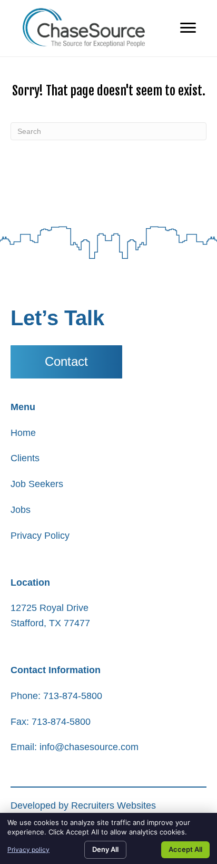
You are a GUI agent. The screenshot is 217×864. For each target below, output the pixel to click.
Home (23, 433)
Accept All (185, 849)
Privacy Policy (40, 535)
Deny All (105, 849)
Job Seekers (37, 484)
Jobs (21, 509)
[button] (66, 361)
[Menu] (188, 28)
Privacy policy (28, 849)
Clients (25, 458)
